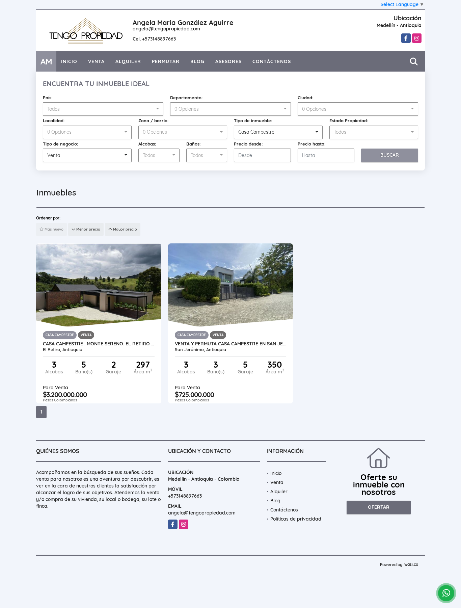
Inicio (69, 61)
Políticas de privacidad (295, 519)
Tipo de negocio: (60, 144)
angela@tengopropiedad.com (166, 29)
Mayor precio (124, 229)
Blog (197, 61)
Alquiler (128, 61)
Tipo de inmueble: (253, 120)
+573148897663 (159, 39)
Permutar (166, 61)
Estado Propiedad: (348, 120)
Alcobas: (147, 144)
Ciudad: (306, 97)
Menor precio (87, 229)
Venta (96, 61)
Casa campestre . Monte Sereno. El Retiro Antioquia (99, 343)
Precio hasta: (312, 144)
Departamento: (186, 97)
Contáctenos (271, 61)
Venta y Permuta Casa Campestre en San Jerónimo (231, 343)
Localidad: (54, 120)
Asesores (228, 61)
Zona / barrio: (153, 120)
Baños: (193, 144)
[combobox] (103, 109)
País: (48, 97)
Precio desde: (248, 144)
